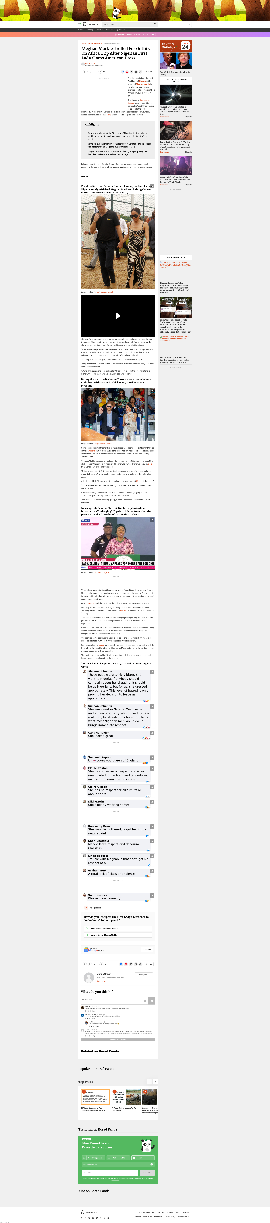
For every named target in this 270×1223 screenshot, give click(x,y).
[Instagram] (85, 1218)
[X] (93, 1218)
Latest (99, 30)
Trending (90, 30)
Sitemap (138, 1217)
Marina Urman (90, 63)
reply (94, 1011)
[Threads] (100, 1218)
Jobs (177, 1212)
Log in (187, 24)
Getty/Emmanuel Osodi (103, 292)
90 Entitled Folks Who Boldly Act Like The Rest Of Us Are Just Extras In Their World (175, 179)
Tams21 (87, 1029)
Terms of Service (183, 1217)
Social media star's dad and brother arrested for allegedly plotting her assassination (174, 360)
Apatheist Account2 (91, 1014)
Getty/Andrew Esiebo (102, 444)
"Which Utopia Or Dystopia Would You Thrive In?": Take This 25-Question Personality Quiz (174, 110)
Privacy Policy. (115, 1180)
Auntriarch (92, 1022)
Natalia (87, 1006)
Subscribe (147, 1173)
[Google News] (108, 1218)
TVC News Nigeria (101, 572)
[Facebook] (81, 1218)
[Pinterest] (89, 1218)
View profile (143, 975)
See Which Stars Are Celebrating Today (176, 73)
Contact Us (185, 1212)
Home (80, 30)
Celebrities (86, 43)
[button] (149, 1081)
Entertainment (96, 43)
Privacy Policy (170, 1217)
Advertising (161, 1212)
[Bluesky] (97, 1218)
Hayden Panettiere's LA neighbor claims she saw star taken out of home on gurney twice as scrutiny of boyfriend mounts (174, 288)
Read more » (101, 981)
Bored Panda (89, 1212)
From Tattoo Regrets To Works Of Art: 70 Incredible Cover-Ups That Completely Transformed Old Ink (175, 146)
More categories (90, 1164)
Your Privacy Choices (146, 1212)
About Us (170, 1212)
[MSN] (104, 1218)
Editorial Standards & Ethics (153, 1217)
